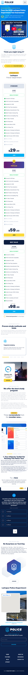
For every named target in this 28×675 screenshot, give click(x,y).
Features (7, 656)
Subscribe (13, 644)
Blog (7, 659)
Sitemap (7, 662)
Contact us (20, 659)
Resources (20, 656)
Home (7, 654)
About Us (20, 654)
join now (14, 581)
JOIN (14, 155)
